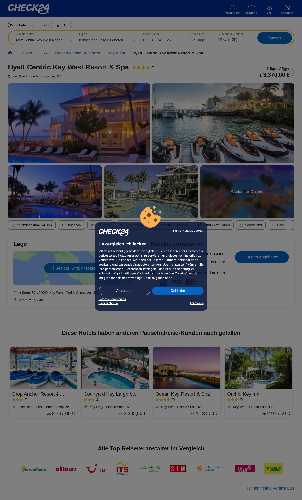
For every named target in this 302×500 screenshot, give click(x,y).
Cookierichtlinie (108, 303)
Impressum (197, 303)
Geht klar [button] (178, 291)
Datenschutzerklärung (112, 299)
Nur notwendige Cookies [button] (188, 230)
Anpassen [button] (124, 291)
